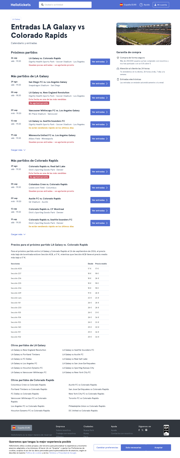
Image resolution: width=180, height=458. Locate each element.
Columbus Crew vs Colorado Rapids (28, 385)
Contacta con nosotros (122, 433)
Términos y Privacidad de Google (62, 453)
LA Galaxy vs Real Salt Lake (74, 359)
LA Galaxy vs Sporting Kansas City (78, 368)
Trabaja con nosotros (66, 433)
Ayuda (114, 430)
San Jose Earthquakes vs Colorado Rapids (89, 389)
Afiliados (60, 436)
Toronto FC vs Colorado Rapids (84, 398)
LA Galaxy (16, 19)
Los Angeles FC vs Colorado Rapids (27, 406)
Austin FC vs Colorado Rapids (83, 385)
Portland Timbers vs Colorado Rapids (29, 389)
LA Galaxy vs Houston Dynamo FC (27, 368)
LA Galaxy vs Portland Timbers (25, 354)
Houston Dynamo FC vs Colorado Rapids (30, 410)
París (86, 436)
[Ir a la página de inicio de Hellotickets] (21, 4)
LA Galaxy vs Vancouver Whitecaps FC (29, 372)
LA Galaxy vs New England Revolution (28, 350)
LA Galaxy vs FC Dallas (21, 359)
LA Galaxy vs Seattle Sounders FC (78, 350)
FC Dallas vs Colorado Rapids (25, 393)
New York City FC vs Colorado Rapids (86, 393)
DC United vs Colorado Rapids (83, 410)
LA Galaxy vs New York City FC (76, 372)
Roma (86, 433)
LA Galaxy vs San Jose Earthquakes (78, 363)
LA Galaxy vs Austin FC (72, 354)
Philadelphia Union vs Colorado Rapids (87, 406)
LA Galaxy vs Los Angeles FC (24, 363)
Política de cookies (34, 453)
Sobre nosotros (63, 430)
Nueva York (89, 430)
